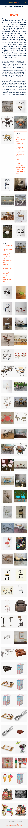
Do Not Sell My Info (19, 825)
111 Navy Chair (19, 169)
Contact (20, 824)
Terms (6, 825)
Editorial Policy (12, 824)
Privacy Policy (11, 825)
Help (17, 824)
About (7, 824)
